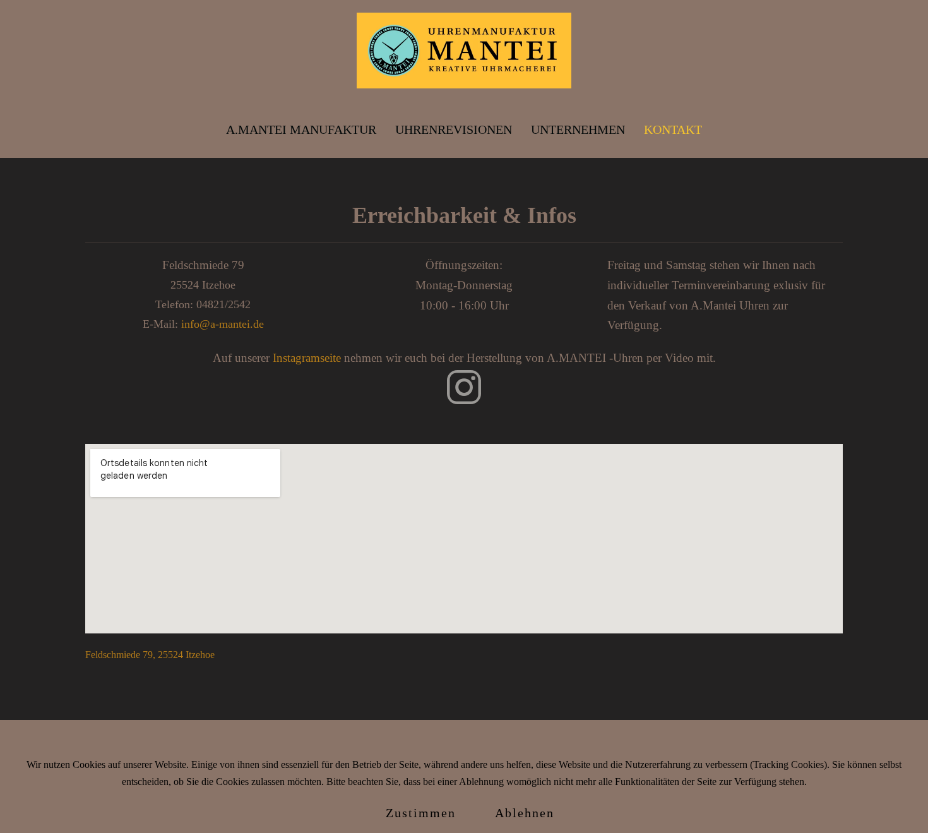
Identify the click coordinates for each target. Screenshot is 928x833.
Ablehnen (524, 813)
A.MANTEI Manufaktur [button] (301, 129)
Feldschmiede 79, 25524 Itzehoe (150, 654)
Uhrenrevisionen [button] (453, 129)
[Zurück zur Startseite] (464, 50)
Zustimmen (421, 813)
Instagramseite (307, 357)
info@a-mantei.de (222, 324)
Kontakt (673, 129)
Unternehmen (578, 129)
